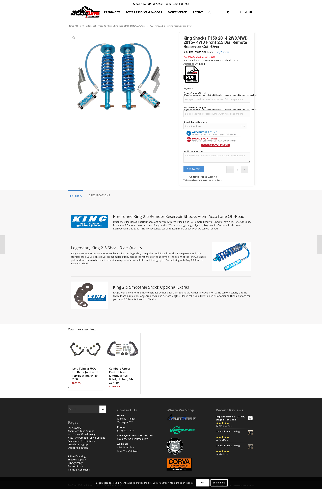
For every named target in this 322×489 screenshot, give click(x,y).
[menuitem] (111, 12)
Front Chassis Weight (195, 93)
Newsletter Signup (78, 444)
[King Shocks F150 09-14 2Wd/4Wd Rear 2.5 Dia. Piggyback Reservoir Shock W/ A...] (2, 244)
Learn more (219, 482)
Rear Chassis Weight (194, 108)
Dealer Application (78, 447)
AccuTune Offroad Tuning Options (86, 437)
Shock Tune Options (195, 122)
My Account (74, 427)
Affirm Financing (77, 456)
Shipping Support (77, 459)
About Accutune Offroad (81, 431)
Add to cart (193, 169)
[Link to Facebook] (240, 12)
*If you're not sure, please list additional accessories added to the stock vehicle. (220, 95)
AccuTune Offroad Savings (82, 434)
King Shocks (222, 52)
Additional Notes (193, 151)
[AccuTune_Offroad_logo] (85, 12)
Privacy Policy (75, 462)
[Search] (209, 12)
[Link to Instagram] (245, 12)
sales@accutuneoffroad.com (132, 438)
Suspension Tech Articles (81, 441)
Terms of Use (75, 466)
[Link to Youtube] (250, 12)
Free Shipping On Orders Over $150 (199, 57)
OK (202, 482)
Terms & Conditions (79, 469)
